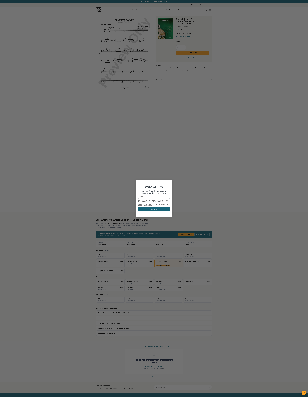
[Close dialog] (170, 182)
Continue (154, 209)
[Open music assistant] (304, 393)
